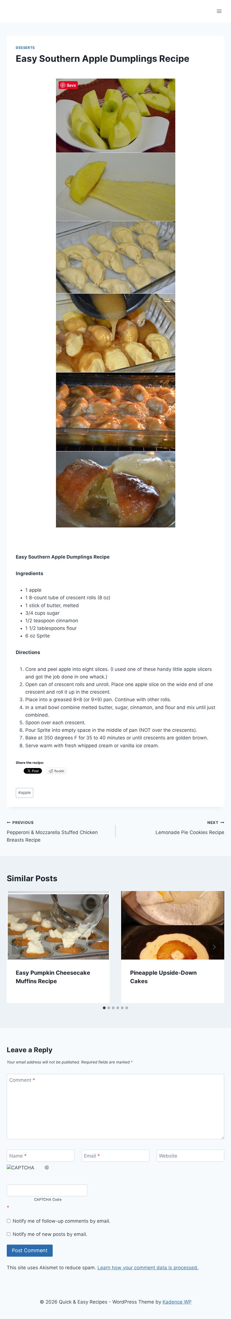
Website (168, 1156)
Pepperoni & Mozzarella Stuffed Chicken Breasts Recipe (52, 831)
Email (92, 1156)
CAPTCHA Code (48, 1200)
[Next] (214, 946)
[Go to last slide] (17, 946)
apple (24, 792)
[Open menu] (219, 11)
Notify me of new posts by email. (50, 1234)
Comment (22, 1080)
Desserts (25, 47)
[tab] (104, 1007)
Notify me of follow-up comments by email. (61, 1221)
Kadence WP (177, 1302)
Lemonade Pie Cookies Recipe (190, 827)
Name (18, 1156)
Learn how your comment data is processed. (148, 1267)
